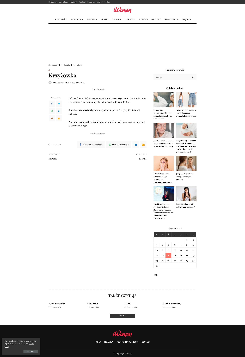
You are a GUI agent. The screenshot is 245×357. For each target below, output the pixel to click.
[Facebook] (52, 104)
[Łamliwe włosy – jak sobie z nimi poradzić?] (186, 193)
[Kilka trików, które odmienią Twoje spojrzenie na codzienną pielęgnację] (164, 163)
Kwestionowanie (56, 303)
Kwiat (127, 303)
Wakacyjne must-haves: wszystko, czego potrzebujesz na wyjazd (186, 113)
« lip (155, 274)
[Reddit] (52, 118)
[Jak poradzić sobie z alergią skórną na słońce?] (186, 163)
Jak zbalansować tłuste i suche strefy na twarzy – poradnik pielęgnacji (163, 143)
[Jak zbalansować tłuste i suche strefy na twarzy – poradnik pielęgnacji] (164, 130)
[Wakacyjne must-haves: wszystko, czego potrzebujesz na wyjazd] (186, 99)
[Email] (59, 118)
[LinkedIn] (59, 111)
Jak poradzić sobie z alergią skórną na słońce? (184, 177)
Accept (30, 351)
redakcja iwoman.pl (61, 82)
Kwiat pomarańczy (171, 303)
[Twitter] (59, 104)
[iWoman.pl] (122, 10)
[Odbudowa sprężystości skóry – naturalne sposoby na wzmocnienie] (164, 99)
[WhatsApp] (52, 111)
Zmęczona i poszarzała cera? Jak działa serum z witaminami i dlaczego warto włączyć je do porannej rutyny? (186, 146)
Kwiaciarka (92, 303)
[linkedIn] (135, 144)
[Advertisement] (122, 43)
